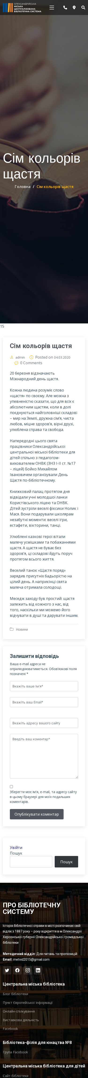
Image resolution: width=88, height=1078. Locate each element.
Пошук (16, 853)
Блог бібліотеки (15, 994)
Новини (22, 629)
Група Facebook (15, 1052)
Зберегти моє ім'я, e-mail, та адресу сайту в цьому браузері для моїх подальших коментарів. (43, 797)
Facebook (10, 1029)
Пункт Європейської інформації (28, 1003)
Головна (23, 186)
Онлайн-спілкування (19, 1011)
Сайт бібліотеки (15, 1076)
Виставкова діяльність (21, 1020)
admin (20, 357)
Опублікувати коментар (37, 814)
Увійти (16, 847)
